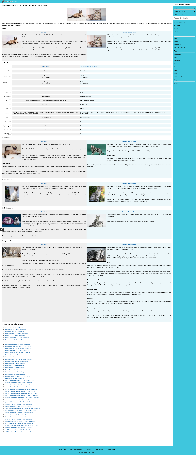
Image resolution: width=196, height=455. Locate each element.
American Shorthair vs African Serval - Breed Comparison (20, 384)
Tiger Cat (176, 63)
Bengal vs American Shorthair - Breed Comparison (18, 414)
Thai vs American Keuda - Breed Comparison (17, 342)
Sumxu (176, 73)
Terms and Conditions (76, 449)
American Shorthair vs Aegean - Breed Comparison (18, 382)
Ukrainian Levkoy (179, 35)
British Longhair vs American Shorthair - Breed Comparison (21, 429)
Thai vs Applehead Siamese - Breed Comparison (18, 352)
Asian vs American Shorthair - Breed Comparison (18, 406)
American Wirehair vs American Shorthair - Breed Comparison (21, 399)
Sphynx (176, 80)
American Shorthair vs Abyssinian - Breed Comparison (19, 380)
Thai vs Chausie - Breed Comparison (15, 335)
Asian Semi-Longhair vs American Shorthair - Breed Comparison (22, 408)
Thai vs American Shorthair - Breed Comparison (18, 348)
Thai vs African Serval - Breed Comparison (16, 333)
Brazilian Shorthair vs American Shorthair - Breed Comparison (21, 425)
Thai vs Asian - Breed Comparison (14, 357)
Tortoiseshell (177, 54)
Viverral (176, 28)
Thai (42, 32)
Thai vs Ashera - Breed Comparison (14, 355)
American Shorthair (127, 32)
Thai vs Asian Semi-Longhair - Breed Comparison (18, 359)
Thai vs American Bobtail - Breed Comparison (17, 337)
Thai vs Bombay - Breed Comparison (15, 374)
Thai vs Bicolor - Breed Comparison (14, 367)
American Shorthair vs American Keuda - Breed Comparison (21, 393)
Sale (45, 32)
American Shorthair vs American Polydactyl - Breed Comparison (22, 397)
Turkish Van (177, 41)
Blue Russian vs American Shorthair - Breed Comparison (20, 421)
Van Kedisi (177, 25)
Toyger (176, 51)
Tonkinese (177, 60)
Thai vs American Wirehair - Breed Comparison (17, 350)
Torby (175, 57)
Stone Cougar (178, 76)
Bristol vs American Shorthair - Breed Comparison (18, 427)
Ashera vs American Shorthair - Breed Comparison (18, 404)
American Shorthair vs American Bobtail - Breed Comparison (21, 389)
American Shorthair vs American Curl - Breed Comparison (20, 391)
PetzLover (88, 449)
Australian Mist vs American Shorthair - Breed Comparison (20, 410)
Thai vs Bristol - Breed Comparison (14, 378)
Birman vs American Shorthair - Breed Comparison (18, 419)
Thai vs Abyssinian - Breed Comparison (15, 329)
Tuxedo (176, 38)
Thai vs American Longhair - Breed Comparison (17, 344)
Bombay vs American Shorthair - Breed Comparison (19, 423)
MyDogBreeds (111, 449)
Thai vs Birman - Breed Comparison (14, 370)
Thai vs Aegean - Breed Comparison (14, 331)
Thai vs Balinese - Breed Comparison (15, 363)
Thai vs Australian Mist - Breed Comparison (16, 361)
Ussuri (176, 31)
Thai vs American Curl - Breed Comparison (16, 340)
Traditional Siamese (179, 47)
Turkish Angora (178, 44)
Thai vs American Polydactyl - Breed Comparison (18, 346)
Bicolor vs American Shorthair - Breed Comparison (18, 417)
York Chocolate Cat (179, 22)
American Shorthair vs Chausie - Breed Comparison (19, 387)
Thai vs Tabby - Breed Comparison (14, 327)
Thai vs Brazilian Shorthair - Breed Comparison (17, 376)
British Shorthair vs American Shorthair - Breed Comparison (21, 432)
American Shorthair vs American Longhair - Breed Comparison (21, 395)
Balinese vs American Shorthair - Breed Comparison (19, 412)
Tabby (175, 70)
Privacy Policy (62, 449)
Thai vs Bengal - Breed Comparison (14, 365)
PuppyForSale (99, 449)
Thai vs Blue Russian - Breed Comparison (16, 372)
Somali (176, 83)
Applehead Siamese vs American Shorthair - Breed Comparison (22, 402)
